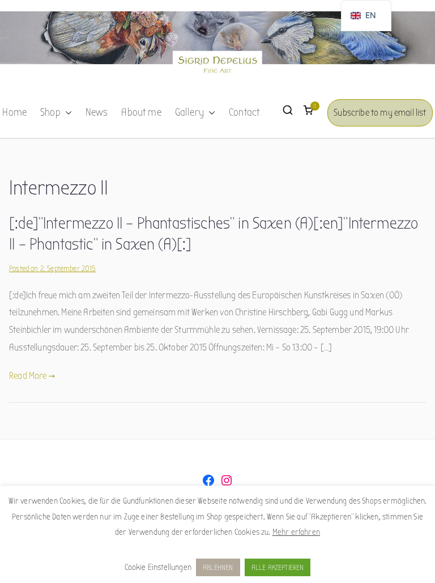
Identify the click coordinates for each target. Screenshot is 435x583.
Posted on (52, 268)
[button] (66, 112)
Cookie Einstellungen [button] (158, 567)
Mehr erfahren (296, 532)
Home (14, 112)
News (97, 112)
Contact (244, 112)
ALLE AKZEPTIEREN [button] (277, 567)
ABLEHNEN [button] (218, 567)
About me (141, 112)
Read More (28, 375)
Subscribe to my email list (380, 112)
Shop (50, 112)
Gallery (189, 112)
